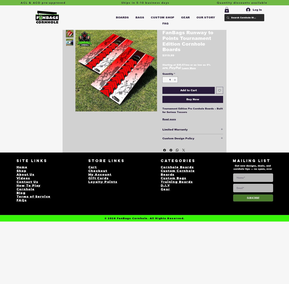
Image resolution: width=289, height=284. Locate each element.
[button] (122, 17)
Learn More (189, 68)
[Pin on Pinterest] (171, 150)
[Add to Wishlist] (219, 90)
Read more (169, 119)
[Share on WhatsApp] (177, 150)
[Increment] (175, 80)
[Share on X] (184, 150)
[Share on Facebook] (165, 150)
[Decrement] (165, 80)
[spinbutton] (170, 80)
